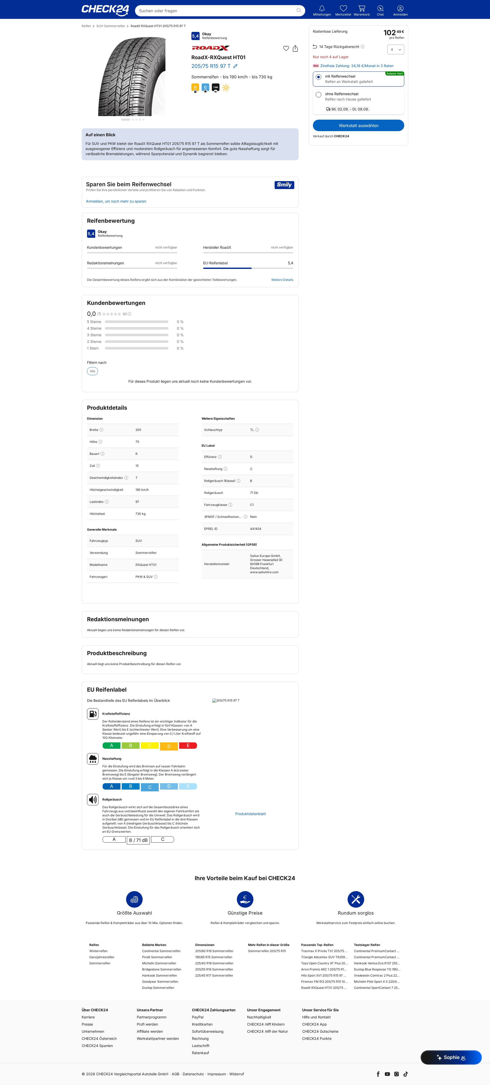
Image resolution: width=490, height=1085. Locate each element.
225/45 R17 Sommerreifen (214, 975)
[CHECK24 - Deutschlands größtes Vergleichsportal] (105, 10)
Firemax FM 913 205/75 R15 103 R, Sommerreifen (324, 981)
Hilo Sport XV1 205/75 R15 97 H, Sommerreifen (324, 975)
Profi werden (147, 1024)
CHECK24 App (314, 1024)
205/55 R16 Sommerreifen (214, 969)
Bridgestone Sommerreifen (161, 969)
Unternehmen (93, 1031)
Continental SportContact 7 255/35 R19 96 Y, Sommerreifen (377, 988)
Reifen (86, 26)
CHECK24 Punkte (317, 1038)
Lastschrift (201, 1045)
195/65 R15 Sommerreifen (213, 957)
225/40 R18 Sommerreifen (214, 963)
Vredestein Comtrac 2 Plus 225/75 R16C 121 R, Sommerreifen (377, 975)
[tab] (125, 120)
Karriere (88, 1017)
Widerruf (236, 1074)
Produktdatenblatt (250, 814)
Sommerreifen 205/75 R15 (267, 951)
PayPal (197, 1017)
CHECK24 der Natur (267, 1031)
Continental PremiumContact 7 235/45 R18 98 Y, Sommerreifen (377, 957)
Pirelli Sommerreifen (157, 957)
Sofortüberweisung (208, 1031)
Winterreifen (98, 951)
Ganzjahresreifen (101, 957)
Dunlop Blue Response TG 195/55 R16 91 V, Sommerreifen (377, 969)
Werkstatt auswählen (358, 125)
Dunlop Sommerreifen (158, 988)
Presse (87, 1024)
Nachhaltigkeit (259, 1017)
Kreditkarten (202, 1024)
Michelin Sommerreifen (159, 963)
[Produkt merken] (286, 48)
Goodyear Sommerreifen (160, 981)
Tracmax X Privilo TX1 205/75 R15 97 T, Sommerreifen (324, 951)
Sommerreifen (99, 963)
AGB (175, 1074)
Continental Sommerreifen (161, 951)
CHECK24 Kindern (266, 1024)
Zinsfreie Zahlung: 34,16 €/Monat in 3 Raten (357, 66)
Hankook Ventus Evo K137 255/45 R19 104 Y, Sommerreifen (377, 963)
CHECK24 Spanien (97, 1045)
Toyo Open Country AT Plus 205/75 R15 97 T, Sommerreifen (324, 963)
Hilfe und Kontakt (316, 1017)
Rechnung (200, 1038)
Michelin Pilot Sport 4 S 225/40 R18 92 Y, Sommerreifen (377, 981)
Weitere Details (282, 280)
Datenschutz (193, 1074)
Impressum (216, 1074)
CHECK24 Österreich (99, 1038)
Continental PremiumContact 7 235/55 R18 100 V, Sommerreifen (377, 951)
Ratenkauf (200, 1053)
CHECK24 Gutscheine (320, 1031)
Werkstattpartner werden (158, 1038)
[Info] (101, 430)
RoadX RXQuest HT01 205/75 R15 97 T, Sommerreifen (324, 988)
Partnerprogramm (151, 1017)
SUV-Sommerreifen (110, 26)
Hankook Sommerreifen (159, 975)
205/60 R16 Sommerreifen (214, 951)
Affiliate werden (150, 1031)
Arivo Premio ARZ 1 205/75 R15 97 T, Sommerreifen (324, 969)
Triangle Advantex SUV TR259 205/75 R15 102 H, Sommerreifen (324, 957)
